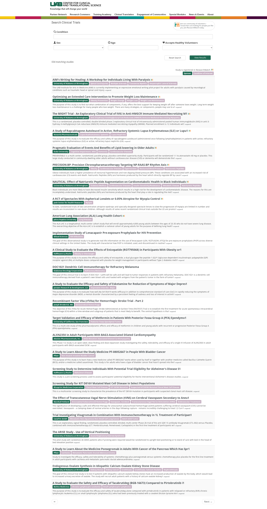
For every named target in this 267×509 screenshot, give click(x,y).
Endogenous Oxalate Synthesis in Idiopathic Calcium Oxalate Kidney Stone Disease (106, 466)
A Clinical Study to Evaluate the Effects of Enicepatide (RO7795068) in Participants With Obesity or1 (117, 249)
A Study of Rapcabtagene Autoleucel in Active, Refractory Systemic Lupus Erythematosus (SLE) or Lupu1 (120, 130)
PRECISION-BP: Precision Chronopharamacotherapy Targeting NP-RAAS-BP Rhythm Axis (109, 164)
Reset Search (175, 57)
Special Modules (177, 14)
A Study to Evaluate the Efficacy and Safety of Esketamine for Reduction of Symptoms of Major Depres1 (120, 284)
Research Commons (80, 14)
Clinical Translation (124, 14)
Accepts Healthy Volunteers (181, 42)
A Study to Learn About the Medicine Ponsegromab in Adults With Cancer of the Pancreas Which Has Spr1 (121, 449)
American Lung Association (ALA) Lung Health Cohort (87, 215)
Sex (58, 42)
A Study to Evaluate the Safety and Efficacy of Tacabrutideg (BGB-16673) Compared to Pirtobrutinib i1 (118, 483)
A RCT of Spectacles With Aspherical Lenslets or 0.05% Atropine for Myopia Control (106, 198)
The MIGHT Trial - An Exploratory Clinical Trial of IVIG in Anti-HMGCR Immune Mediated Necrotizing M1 (120, 113)
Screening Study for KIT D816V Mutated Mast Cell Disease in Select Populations (104, 383)
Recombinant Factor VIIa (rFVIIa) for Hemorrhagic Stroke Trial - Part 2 (98, 301)
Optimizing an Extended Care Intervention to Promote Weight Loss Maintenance (105, 96)
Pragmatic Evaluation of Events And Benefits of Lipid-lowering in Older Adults (103, 147)
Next (208, 501)
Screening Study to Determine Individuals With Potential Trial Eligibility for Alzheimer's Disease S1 (117, 369)
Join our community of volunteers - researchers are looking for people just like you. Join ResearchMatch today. (196, 25)
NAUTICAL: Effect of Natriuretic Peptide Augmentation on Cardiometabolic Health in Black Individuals (119, 181)
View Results (200, 57)
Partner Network (58, 14)
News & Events (196, 14)
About (210, 14)
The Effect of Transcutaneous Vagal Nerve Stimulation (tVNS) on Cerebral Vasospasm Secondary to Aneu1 (121, 398)
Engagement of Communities (151, 14)
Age (113, 42)
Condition (62, 31)
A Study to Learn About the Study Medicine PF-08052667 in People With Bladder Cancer (109, 352)
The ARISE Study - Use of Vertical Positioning (81, 432)
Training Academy (102, 14)
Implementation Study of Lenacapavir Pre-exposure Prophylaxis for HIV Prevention (107, 232)
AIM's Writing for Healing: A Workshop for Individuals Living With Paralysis (101, 79)
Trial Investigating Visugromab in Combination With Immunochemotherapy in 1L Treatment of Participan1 (122, 415)
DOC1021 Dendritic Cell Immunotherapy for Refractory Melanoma (96, 267)
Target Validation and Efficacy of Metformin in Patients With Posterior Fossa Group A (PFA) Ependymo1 (119, 318)
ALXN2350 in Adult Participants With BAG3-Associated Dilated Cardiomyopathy (104, 335)
